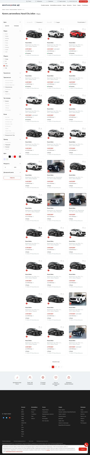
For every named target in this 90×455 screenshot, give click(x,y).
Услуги (74, 5)
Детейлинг (61, 418)
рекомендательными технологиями (14, 451)
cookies (48, 449)
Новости (82, 418)
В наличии (33, 409)
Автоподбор (45, 418)
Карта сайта (31, 441)
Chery (22, 427)
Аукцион (44, 416)
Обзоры (82, 420)
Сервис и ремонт (62, 414)
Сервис (79, 5)
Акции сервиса (62, 409)
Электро (33, 418)
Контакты (69, 5)
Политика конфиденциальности (20, 441)
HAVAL (22, 420)
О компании (85, 5)
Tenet (22, 429)
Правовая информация (6, 441)
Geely (22, 409)
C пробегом (33, 414)
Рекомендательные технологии (42, 441)
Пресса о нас (83, 416)
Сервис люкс (61, 420)
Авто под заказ (45, 420)
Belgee (22, 431)
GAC (22, 425)
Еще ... (22, 436)
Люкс (32, 416)
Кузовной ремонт (62, 416)
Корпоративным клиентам (48, 414)
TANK (22, 418)
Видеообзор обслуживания (64, 425)
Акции (82, 409)
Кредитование (45, 409)
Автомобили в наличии (55, 5)
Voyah (22, 416)
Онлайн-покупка (45, 5)
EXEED (22, 414)
